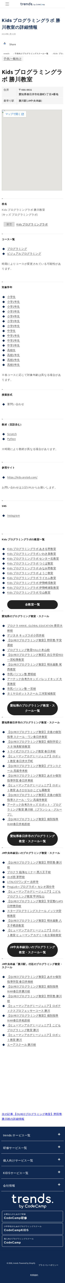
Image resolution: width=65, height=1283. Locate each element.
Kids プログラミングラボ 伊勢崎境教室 (31, 582)
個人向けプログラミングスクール (19, 1241)
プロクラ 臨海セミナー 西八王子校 (29, 872)
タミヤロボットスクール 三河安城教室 (31, 693)
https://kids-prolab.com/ (22, 477)
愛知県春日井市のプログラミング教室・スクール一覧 (32, 838)
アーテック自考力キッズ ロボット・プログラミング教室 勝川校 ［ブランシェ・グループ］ (34, 809)
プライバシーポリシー (48, 1265)
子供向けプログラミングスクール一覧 (31, 54)
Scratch (12, 434)
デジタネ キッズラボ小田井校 (25, 635)
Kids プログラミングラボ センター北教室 (33, 558)
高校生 (11, 350)
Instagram (13, 515)
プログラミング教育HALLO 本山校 (28, 650)
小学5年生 (13, 321)
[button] (7, 4)
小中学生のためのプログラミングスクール (23, 1228)
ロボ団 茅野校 (16, 877)
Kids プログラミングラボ (32, 224)
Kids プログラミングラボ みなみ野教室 (31, 568)
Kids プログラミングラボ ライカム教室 (31, 578)
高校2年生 (13, 359)
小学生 (11, 296)
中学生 (11, 330)
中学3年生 (13, 345)
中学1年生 (13, 335)
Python (11, 438)
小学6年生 (13, 326)
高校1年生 (13, 355)
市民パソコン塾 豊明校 (21, 674)
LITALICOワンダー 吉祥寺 (23, 881)
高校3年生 (13, 364)
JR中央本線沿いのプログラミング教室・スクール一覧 (32, 949)
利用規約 (34, 1275)
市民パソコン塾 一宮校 (21, 688)
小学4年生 (13, 316)
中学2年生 (13, 340)
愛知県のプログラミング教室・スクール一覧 (32, 708)
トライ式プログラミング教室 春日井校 (31, 751)
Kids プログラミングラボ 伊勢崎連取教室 (33, 587)
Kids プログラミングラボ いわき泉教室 (31, 553)
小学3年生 (13, 311)
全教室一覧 (32, 604)
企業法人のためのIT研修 (15, 1216)
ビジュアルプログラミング (24, 253)
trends (7, 54)
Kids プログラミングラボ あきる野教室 (31, 548)
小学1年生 (13, 301)
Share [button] (12, 44)
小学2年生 (13, 306)
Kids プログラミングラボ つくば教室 (30, 563)
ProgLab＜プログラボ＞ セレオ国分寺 (31, 886)
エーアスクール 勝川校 (21, 1044)
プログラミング (17, 248)
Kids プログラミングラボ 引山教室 (28, 592)
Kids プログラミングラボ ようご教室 (30, 573)
